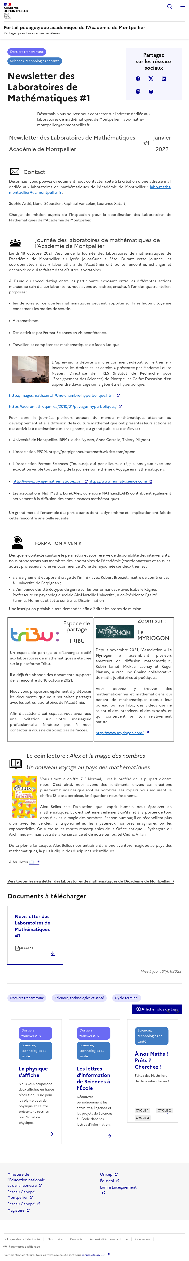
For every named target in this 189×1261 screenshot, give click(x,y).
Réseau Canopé (21, 1204)
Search (169, 6)
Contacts (76, 1239)
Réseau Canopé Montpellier (21, 1194)
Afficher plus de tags (160, 1009)
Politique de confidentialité (22, 1239)
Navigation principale (182, 6)
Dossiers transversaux (27, 51)
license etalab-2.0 (93, 1255)
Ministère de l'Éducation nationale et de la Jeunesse (26, 1180)
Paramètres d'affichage (24, 1247)
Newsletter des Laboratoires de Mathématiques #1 (32, 926)
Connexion (142, 1239)
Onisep (106, 1174)
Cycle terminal (126, 998)
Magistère (15, 1210)
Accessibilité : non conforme (109, 1239)
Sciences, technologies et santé (34, 61)
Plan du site (54, 1239)
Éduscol (107, 1180)
